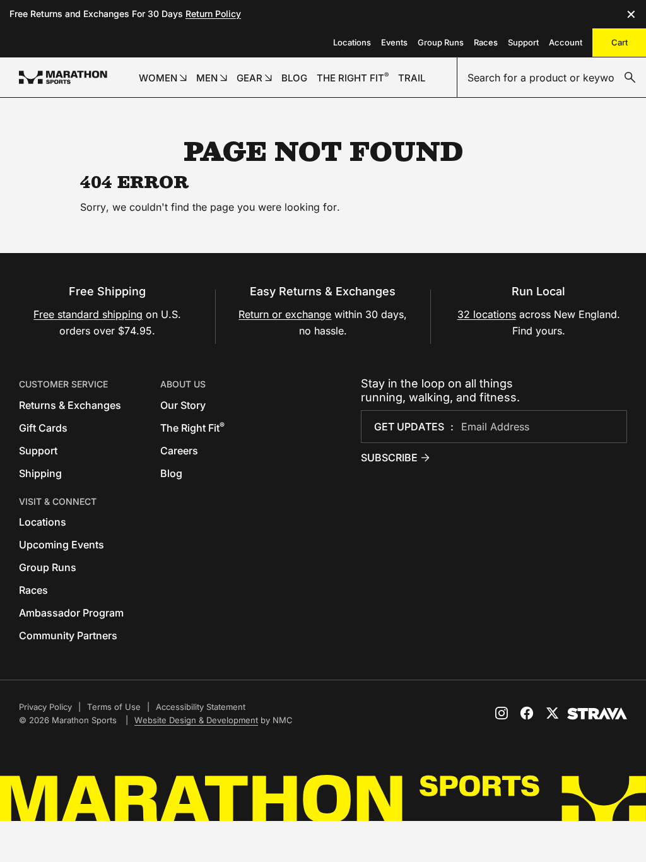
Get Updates (409, 426)
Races (486, 42)
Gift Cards (43, 428)
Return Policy (213, 13)
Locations (352, 42)
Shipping (40, 473)
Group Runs (441, 42)
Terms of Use (114, 707)
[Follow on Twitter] (552, 713)
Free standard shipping (88, 314)
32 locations (486, 314)
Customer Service (63, 384)
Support (523, 42)
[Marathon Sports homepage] (63, 77)
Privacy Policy (45, 707)
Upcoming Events (61, 544)
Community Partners (68, 635)
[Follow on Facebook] (527, 713)
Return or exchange (284, 314)
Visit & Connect (58, 501)
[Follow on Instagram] (501, 713)
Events (394, 42)
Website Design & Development (196, 720)
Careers (179, 450)
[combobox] (551, 77)
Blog (171, 473)
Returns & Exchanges (70, 405)
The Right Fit (192, 428)
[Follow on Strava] (597, 713)
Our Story (183, 405)
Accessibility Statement (200, 707)
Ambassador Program (71, 612)
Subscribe (389, 457)
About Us (183, 384)
